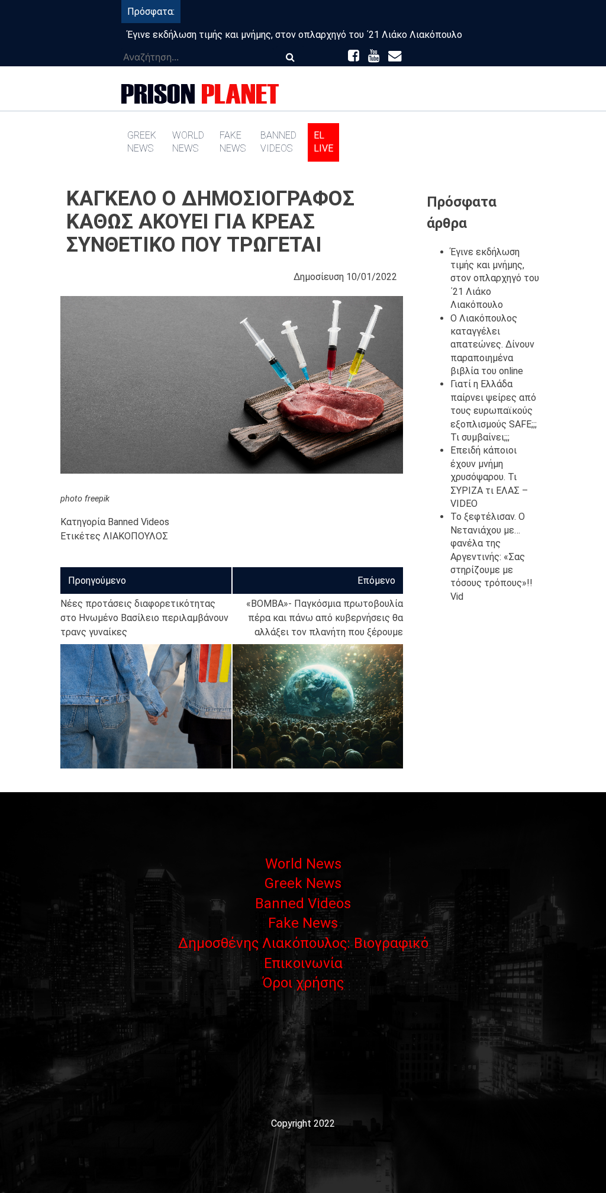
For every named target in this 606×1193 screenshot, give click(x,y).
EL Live (323, 142)
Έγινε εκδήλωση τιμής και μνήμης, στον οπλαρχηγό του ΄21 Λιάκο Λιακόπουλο (294, 34)
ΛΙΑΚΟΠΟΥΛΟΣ (135, 536)
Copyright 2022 (303, 1123)
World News (188, 142)
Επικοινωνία (303, 963)
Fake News (233, 142)
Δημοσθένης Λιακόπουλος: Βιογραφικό (303, 943)
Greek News (141, 142)
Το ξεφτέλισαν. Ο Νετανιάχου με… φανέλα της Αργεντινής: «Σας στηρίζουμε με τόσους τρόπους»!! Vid (491, 556)
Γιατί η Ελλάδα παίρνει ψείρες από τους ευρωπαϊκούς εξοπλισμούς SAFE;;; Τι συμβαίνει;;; (493, 410)
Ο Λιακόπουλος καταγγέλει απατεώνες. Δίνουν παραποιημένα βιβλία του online (492, 345)
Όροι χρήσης (303, 983)
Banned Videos (278, 142)
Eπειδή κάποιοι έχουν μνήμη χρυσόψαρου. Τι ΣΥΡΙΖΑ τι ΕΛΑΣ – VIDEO (489, 477)
